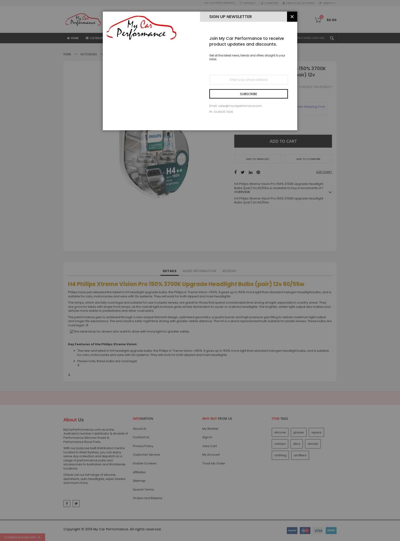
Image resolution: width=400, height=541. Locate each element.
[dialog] (200, 270)
